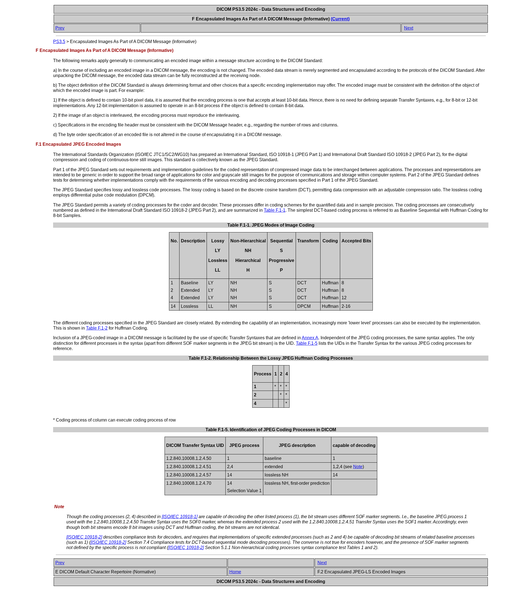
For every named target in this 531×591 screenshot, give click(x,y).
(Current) (340, 19)
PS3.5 (59, 41)
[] (179, 516)
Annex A (310, 337)
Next (408, 28)
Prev (59, 28)
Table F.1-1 (274, 210)
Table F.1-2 (97, 328)
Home (235, 571)
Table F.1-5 (306, 343)
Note (358, 466)
